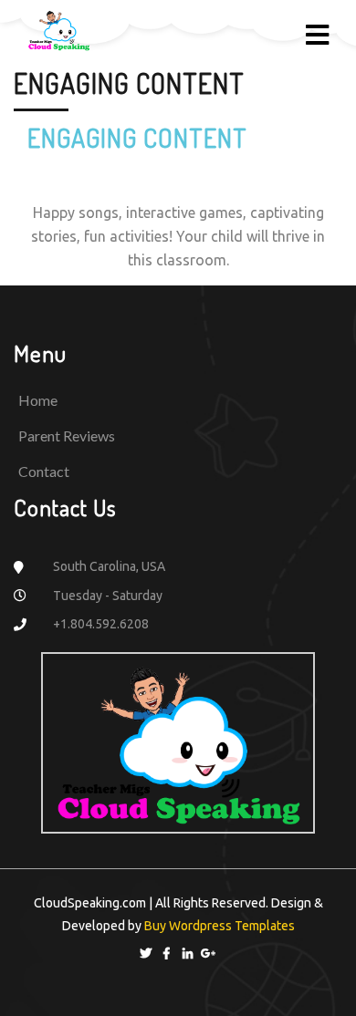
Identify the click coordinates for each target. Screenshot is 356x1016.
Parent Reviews (66, 435)
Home (38, 400)
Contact (43, 471)
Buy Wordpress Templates (218, 925)
